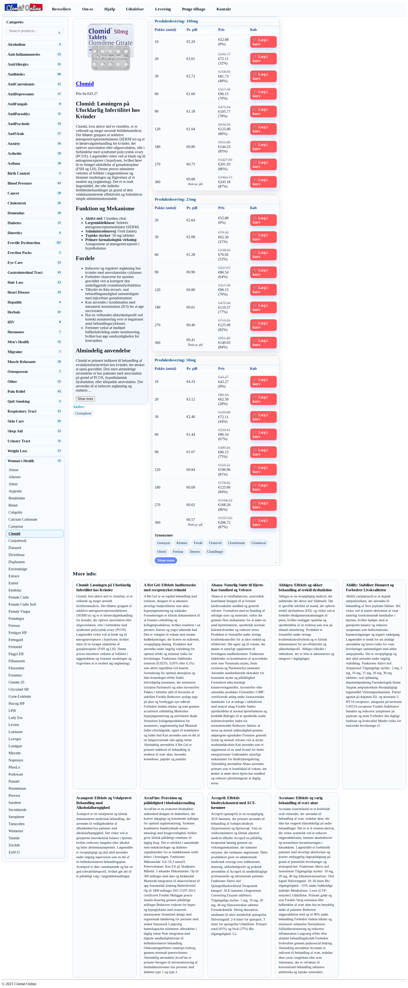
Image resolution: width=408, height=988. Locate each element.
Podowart (15, 774)
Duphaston (16, 562)
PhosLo (14, 767)
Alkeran (14, 477)
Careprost (15, 526)
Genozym (163, 543)
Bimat (12, 505)
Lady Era (15, 718)
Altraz (13, 484)
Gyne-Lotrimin (19, 696)
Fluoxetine (16, 668)
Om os (87, 9)
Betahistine (16, 498)
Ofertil (161, 551)
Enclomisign (17, 569)
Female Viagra (19, 611)
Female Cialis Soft (22, 604)
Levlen (13, 725)
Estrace (13, 576)
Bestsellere (61, 9)
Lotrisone (15, 732)
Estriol (13, 583)
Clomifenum (236, 543)
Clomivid (215, 543)
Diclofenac (16, 555)
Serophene (16, 817)
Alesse (13, 470)
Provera (14, 796)
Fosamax (15, 675)
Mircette (14, 753)
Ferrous (14, 626)
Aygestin (15, 491)
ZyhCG (14, 852)
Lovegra (14, 739)
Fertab (198, 543)
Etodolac (15, 590)
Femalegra (16, 618)
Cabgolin (15, 512)
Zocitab (14, 845)
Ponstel (13, 781)
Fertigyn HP (17, 633)
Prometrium (17, 788)
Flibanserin (16, 661)
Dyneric (195, 551)
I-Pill (12, 711)
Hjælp (109, 9)
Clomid (85, 83)
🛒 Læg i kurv (260, 42)
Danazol (14, 548)
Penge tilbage (193, 9)
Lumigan (15, 746)
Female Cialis (18, 597)
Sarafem (14, 803)
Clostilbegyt (215, 551)
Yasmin (14, 838)
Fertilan (178, 551)
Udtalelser (135, 9)
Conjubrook (17, 541)
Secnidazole (17, 810)
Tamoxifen (16, 824)
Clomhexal (258, 543)
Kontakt (224, 9)
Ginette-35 (16, 682)
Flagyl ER (16, 654)
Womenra (15, 831)
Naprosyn (15, 760)
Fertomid (15, 647)
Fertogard (15, 640)
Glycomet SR (18, 689)
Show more (85, 399)
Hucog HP (16, 703)
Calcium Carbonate (22, 519)
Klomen (182, 543)
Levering (163, 9)
